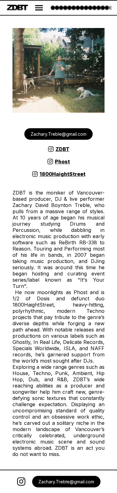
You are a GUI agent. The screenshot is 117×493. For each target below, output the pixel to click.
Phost (62, 161)
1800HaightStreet (62, 174)
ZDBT (63, 149)
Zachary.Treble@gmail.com (58, 134)
